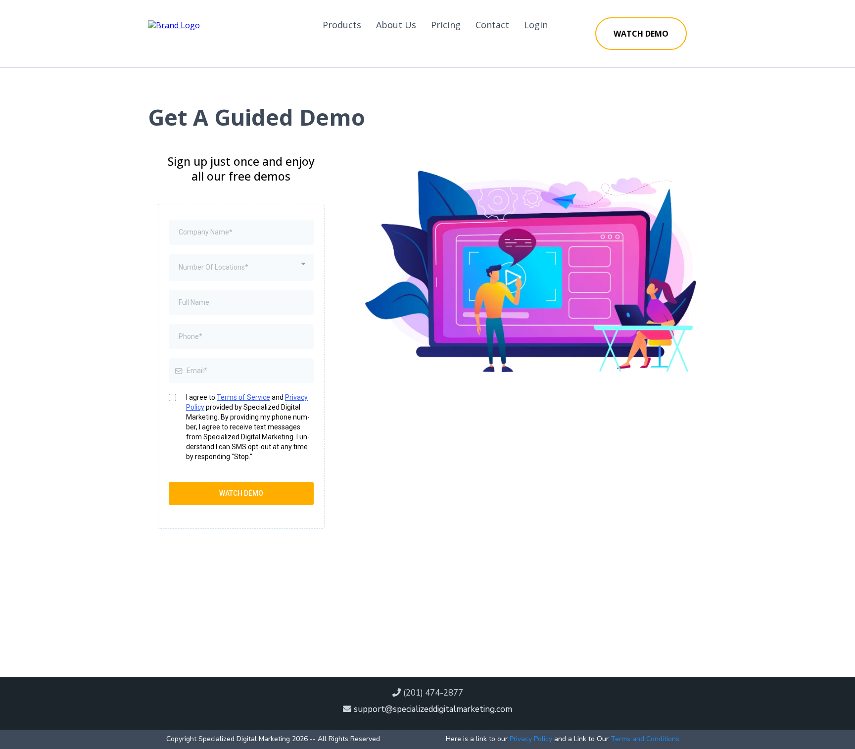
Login (536, 25)
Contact (492, 25)
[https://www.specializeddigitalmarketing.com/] (174, 24)
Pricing (446, 25)
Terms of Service (243, 397)
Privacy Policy (531, 739)
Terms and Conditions (645, 739)
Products (342, 25)
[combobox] (241, 267)
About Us (396, 25)
